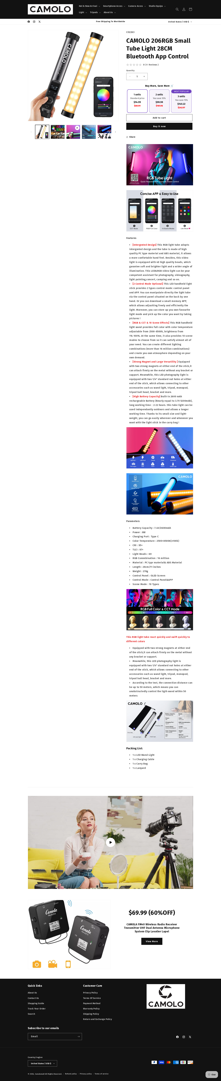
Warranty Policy (91, 1008)
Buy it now (159, 126)
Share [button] (132, 137)
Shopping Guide (36, 1003)
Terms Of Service (92, 998)
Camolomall (40, 1074)
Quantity (130, 70)
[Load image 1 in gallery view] (42, 132)
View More (152, 941)
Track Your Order (37, 1008)
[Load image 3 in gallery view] (89, 132)
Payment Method (91, 1003)
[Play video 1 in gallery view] (73, 132)
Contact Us (33, 998)
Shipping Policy (91, 1014)
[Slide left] (31, 132)
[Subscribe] (78, 1036)
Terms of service (101, 1074)
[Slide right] (115, 132)
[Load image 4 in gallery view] (104, 132)
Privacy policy (86, 1074)
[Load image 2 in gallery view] (58, 132)
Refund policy (71, 1074)
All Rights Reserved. (53, 1074)
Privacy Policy (90, 992)
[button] (89, 6)
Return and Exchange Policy (97, 1019)
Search (31, 1014)
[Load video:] (110, 842)
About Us (32, 992)
